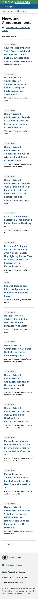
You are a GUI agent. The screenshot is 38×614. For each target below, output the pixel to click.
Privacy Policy (7, 577)
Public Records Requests (12, 582)
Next (9, 544)
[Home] (3, 11)
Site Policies (22, 577)
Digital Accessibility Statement (15, 572)
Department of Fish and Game (16, 11)
